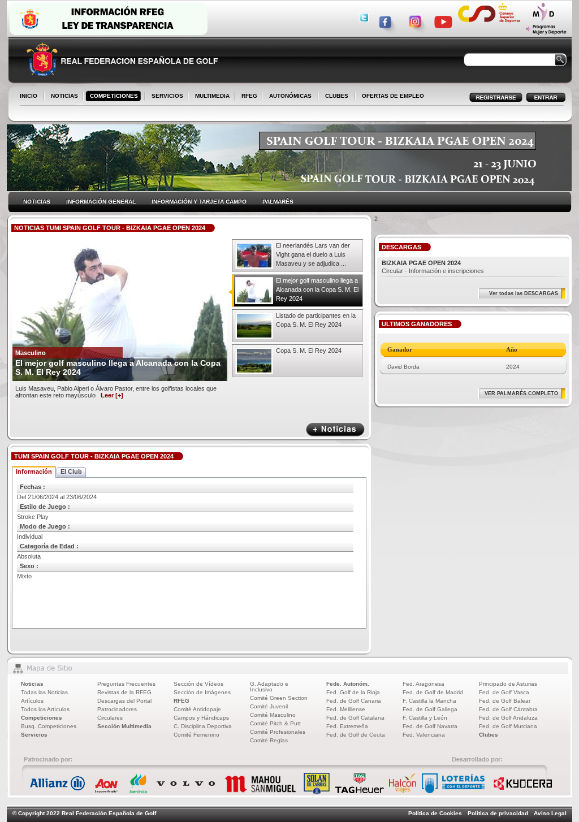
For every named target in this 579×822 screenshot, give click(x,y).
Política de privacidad (498, 813)
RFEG (247, 97)
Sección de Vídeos (198, 684)
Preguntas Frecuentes (126, 684)
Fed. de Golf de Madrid (433, 692)
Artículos (32, 701)
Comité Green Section (279, 698)
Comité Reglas (269, 740)
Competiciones (41, 718)
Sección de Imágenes (202, 692)
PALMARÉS (277, 201)
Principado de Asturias (508, 684)
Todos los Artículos (45, 709)
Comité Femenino (196, 735)
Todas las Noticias (44, 692)
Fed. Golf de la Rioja (353, 692)
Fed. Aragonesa (423, 684)
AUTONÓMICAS (290, 96)
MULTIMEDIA (210, 97)
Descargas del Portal (124, 701)
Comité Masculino (273, 715)
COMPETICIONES (114, 96)
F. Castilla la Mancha (429, 701)
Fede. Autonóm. (347, 684)
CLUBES (336, 96)
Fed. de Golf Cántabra (508, 709)
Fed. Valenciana (424, 735)
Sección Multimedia (124, 726)
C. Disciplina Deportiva (203, 726)
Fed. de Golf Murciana (508, 726)
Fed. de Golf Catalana (355, 718)
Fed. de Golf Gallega (430, 709)
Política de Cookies (435, 813)
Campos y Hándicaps (201, 718)
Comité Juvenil (269, 706)
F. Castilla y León (425, 718)
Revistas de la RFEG (124, 692)
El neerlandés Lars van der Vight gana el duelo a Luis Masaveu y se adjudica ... (313, 254)
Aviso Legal (550, 813)
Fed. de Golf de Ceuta (355, 735)
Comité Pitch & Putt (275, 723)
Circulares (110, 718)
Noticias (32, 684)
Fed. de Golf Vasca (504, 692)
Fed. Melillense (345, 709)
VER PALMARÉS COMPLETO (521, 393)
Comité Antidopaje (197, 709)
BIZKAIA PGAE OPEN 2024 (421, 262)
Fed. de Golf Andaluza (508, 718)
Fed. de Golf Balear (504, 701)
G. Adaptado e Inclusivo (269, 687)
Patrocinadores (117, 709)
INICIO (28, 96)
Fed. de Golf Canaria (353, 701)
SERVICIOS (165, 97)
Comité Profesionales (277, 732)
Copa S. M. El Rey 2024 (309, 350)
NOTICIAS (62, 97)
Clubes (488, 735)
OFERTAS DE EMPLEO (393, 96)
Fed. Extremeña (347, 726)
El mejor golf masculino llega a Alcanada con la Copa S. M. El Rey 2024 (317, 289)
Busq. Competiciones (48, 726)
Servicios (34, 735)
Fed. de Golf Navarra (430, 726)
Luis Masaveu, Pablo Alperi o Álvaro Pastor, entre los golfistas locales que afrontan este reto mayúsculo (116, 392)
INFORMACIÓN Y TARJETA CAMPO (199, 201)
